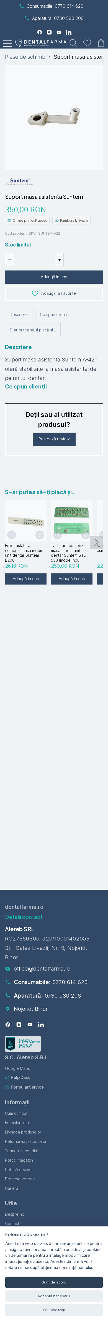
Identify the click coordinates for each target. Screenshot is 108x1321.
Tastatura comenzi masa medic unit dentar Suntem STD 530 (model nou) (68, 552)
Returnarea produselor (26, 1141)
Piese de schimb (25, 56)
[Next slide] (96, 542)
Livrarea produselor (23, 1132)
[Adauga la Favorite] (40, 535)
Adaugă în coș (54, 276)
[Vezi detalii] (11, 535)
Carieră (11, 1188)
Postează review (54, 438)
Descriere (19, 314)
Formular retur (17, 1122)
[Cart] (101, 43)
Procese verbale (20, 1179)
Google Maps (17, 1068)
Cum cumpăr (16, 1113)
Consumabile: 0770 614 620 (55, 6)
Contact (12, 1223)
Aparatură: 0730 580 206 (58, 18)
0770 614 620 (70, 982)
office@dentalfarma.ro (42, 968)
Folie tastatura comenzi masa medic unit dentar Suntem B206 (24, 552)
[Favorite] (87, 43)
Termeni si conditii (21, 1150)
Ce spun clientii (54, 314)
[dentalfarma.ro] (42, 43)
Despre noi (15, 1214)
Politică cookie (18, 1169)
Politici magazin (19, 1160)
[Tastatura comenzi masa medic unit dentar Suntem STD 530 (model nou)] (71, 521)
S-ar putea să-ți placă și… (33, 330)
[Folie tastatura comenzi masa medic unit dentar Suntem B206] (26, 521)
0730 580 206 (63, 995)
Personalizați (54, 1309)
